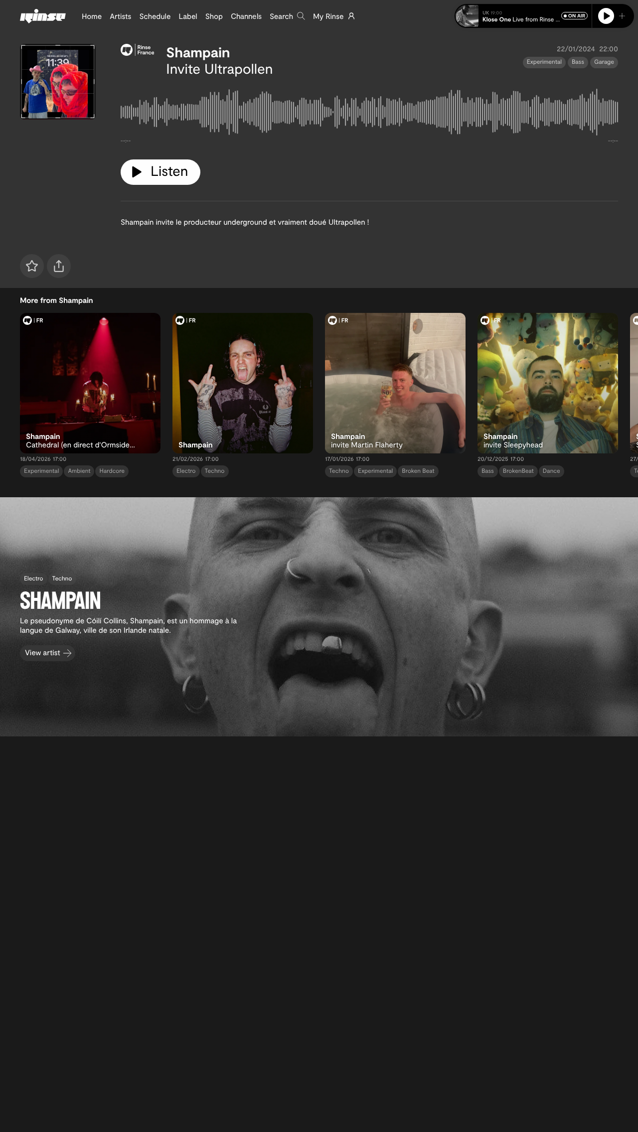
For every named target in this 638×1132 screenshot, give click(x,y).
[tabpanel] (369, 114)
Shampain (198, 51)
